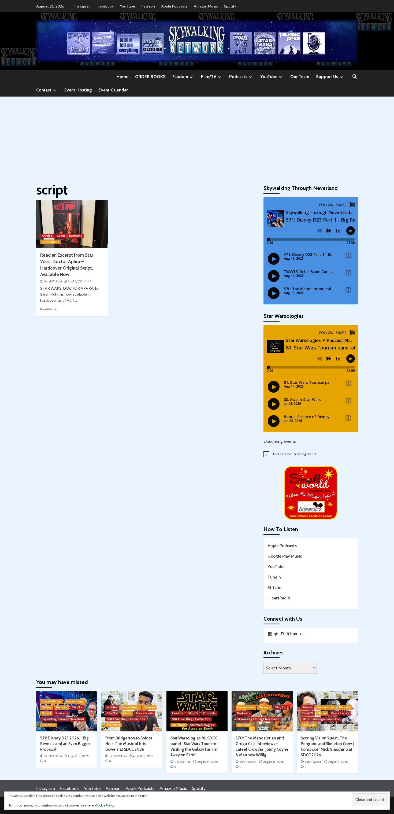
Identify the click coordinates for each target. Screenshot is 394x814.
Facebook (106, 6)
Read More (48, 309)
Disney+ (61, 707)
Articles (47, 236)
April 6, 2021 (76, 281)
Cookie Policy (104, 805)
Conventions (50, 242)
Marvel (46, 713)
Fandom (180, 76)
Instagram (82, 6)
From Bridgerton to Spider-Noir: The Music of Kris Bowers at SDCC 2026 (129, 744)
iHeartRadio (278, 597)
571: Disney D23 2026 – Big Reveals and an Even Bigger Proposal (65, 744)
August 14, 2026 (207, 762)
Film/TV (208, 76)
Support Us (327, 76)
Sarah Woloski (53, 281)
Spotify (230, 6)
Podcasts (238, 76)
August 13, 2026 (273, 762)
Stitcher (275, 587)
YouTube (127, 6)
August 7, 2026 (338, 762)
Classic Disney (52, 701)
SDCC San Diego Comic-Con (126, 719)
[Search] (354, 77)
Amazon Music (206, 6)
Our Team (299, 76)
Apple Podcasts (174, 6)
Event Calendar (113, 90)
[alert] (310, 454)
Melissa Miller (182, 762)
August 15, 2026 (143, 756)
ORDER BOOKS (150, 76)
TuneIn (274, 576)
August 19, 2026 (78, 756)
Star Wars (48, 725)
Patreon (148, 6)
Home (122, 76)
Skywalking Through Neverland (63, 719)
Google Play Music (284, 556)
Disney (46, 707)
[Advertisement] (197, 136)
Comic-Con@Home (69, 236)
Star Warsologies (202, 725)
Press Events (145, 713)
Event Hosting (78, 90)
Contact (43, 90)
